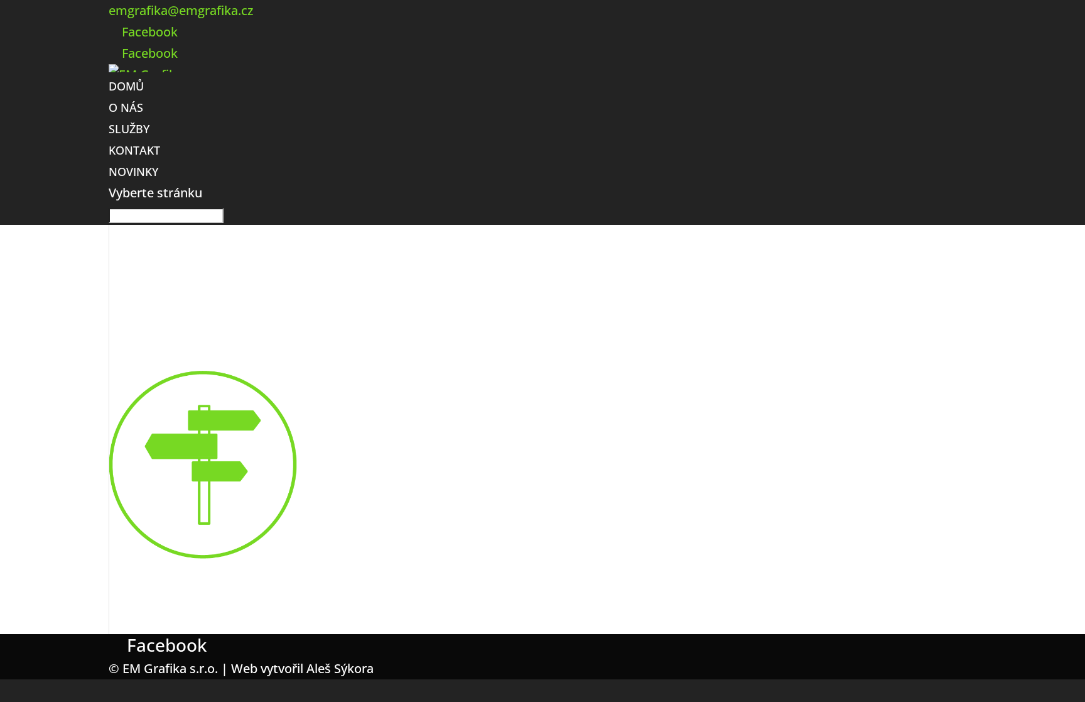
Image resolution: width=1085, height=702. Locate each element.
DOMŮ (126, 86)
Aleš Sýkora (340, 668)
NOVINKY (133, 171)
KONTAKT (134, 150)
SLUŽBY (129, 128)
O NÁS (126, 107)
